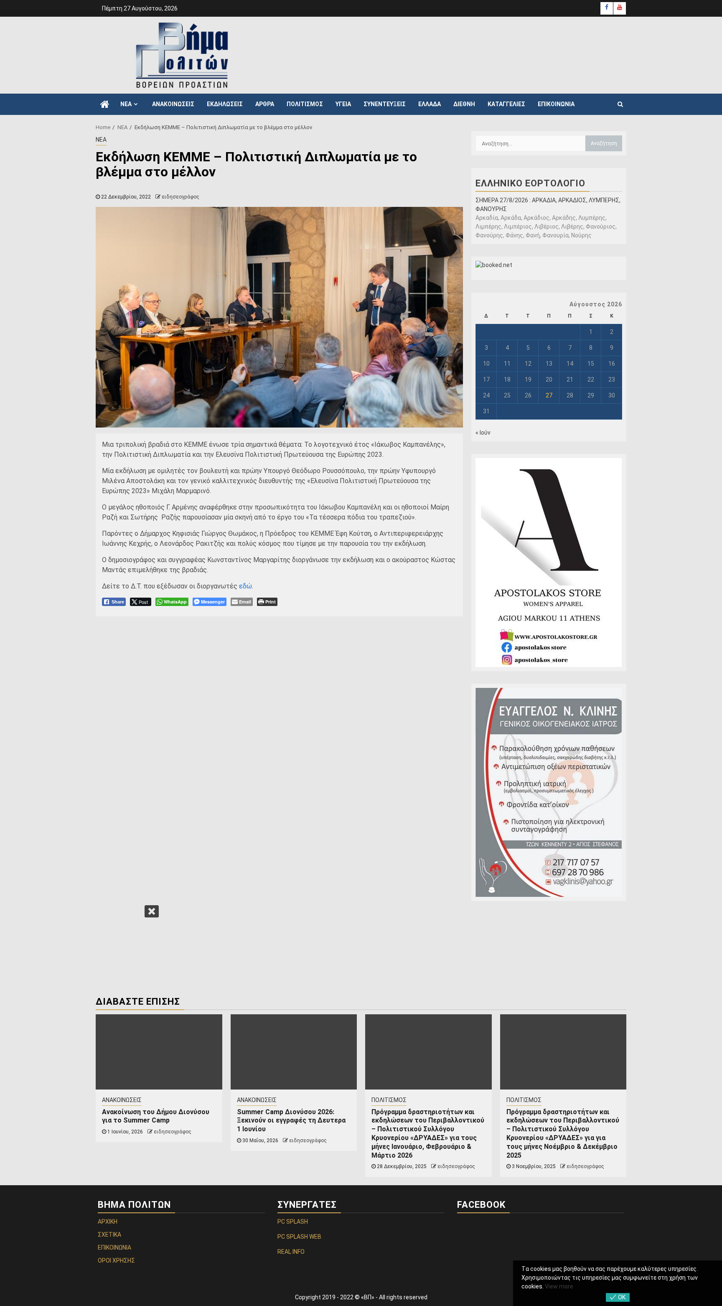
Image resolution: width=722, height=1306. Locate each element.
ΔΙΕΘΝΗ (464, 104)
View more (559, 1286)
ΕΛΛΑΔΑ (429, 104)
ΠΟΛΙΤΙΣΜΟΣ (305, 104)
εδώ (245, 586)
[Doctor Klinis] (548, 792)
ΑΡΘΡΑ (264, 104)
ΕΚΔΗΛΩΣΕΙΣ (225, 104)
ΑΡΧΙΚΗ (107, 1221)
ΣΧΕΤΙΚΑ (109, 1234)
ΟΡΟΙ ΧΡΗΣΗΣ (116, 1260)
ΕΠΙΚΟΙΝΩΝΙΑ (556, 104)
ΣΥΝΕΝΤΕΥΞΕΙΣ (385, 104)
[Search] (620, 104)
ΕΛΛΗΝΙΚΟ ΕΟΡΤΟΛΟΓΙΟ (530, 183)
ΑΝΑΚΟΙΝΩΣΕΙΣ (173, 104)
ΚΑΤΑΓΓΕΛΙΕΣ (506, 104)
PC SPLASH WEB (299, 1236)
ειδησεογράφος (180, 197)
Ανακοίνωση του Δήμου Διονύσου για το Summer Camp (155, 1116)
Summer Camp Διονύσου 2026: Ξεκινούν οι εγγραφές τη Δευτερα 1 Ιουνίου (291, 1120)
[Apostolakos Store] (548, 562)
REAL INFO (291, 1251)
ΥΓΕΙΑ (343, 104)
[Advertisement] (469, 54)
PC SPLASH (292, 1221)
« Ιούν (483, 432)
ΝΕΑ (126, 104)
